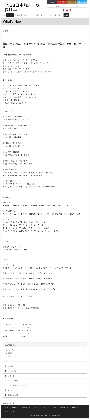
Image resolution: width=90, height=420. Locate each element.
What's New (10, 15)
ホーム (4, 15)
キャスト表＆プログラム (16, 385)
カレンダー (27, 15)
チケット (60, 15)
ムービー (10, 390)
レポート (10, 376)
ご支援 (66, 15)
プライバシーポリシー (11, 411)
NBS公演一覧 (18, 15)
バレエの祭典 (35, 15)
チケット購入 (10, 350)
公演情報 (10, 366)
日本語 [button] (57, 6)
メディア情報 (12, 381)
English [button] (77, 6)
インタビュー (12, 371)
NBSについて (75, 407)
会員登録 (9, 353)
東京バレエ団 (12, 395)
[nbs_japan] (67, 11)
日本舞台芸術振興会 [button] (62, 2)
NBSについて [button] (52, 2)
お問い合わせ (64, 407)
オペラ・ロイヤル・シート (48, 15)
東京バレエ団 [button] (72, 2)
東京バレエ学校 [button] (82, 2)
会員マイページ (11, 356)
